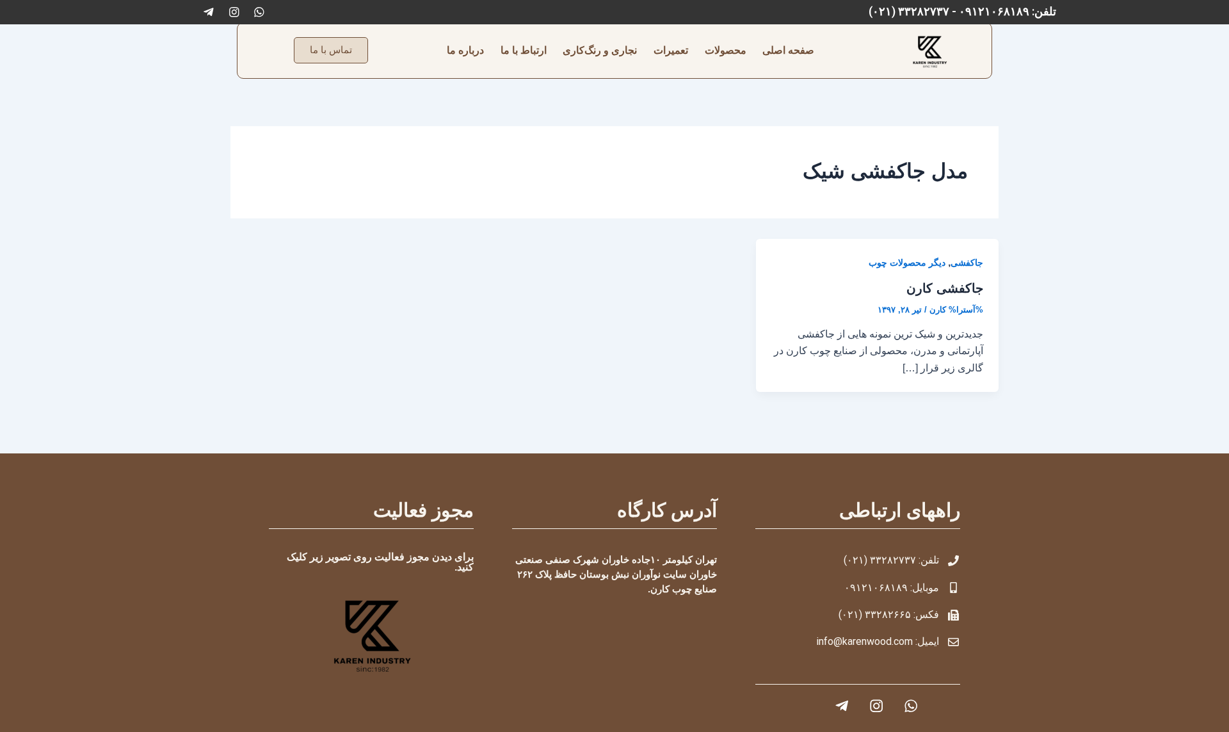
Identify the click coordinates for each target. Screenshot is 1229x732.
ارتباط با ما (524, 50)
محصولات (725, 50)
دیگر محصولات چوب (907, 262)
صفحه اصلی (788, 50)
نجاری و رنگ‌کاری (600, 50)
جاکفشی (967, 262)
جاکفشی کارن (944, 288)
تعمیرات (671, 50)
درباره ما (465, 50)
